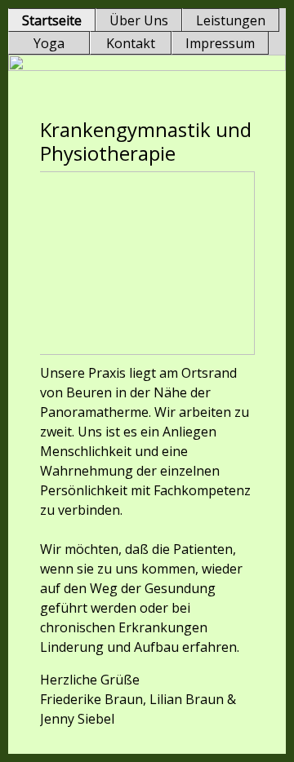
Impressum (220, 43)
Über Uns (138, 20)
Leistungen (230, 20)
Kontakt (130, 43)
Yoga (49, 43)
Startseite (52, 20)
